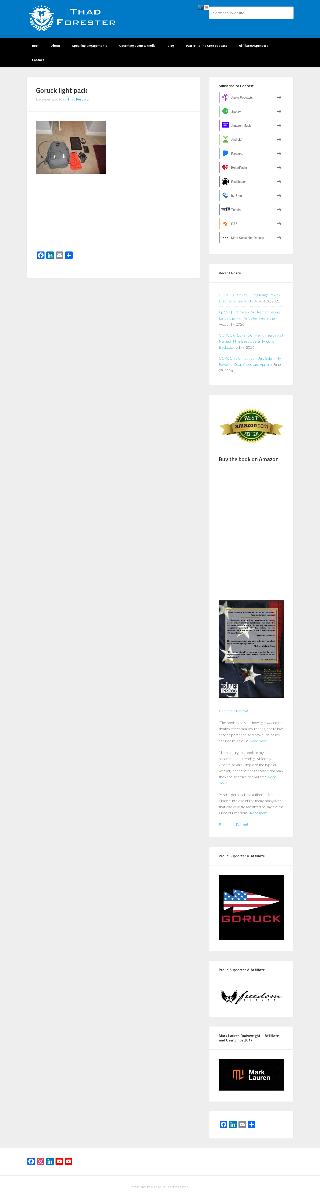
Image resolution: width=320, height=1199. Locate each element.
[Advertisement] (113, 214)
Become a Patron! (233, 711)
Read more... (260, 741)
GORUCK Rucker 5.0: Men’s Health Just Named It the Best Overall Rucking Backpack (251, 341)
